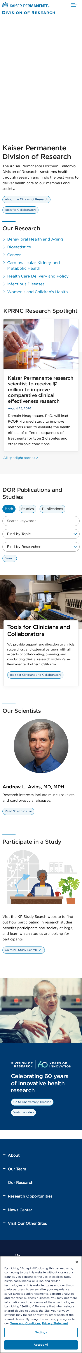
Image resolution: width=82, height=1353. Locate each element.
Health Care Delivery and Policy (38, 276)
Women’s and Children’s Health (37, 292)
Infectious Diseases (26, 284)
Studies (27, 509)
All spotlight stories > (20, 458)
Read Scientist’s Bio (18, 811)
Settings (41, 1332)
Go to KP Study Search (21, 950)
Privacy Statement (55, 1323)
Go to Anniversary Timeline (32, 1102)
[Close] (77, 1262)
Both (9, 509)
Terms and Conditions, (25, 1323)
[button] (74, 5)
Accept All (41, 1344)
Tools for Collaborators (20, 210)
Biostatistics (19, 247)
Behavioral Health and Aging (35, 239)
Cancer (14, 255)
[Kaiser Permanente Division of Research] (28, 9)
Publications (52, 509)
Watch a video (23, 1112)
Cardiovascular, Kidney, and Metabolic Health (33, 266)
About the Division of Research (26, 199)
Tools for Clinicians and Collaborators (35, 675)
